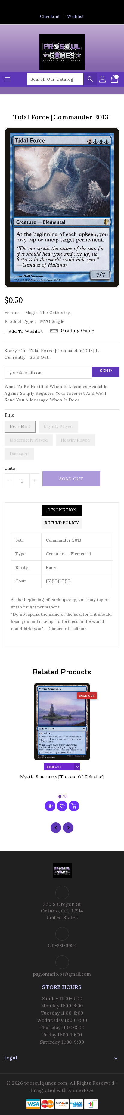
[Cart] (115, 79)
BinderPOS (81, 1090)
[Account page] (103, 79)
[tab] (62, 510)
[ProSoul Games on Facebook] (44, 6)
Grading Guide (78, 330)
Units (10, 468)
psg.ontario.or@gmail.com (62, 974)
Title (9, 415)
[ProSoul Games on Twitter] (56, 6)
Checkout (50, 16)
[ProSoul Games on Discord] (79, 6)
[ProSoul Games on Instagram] (67, 6)
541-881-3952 (62, 945)
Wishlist (75, 16)
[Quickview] (50, 806)
